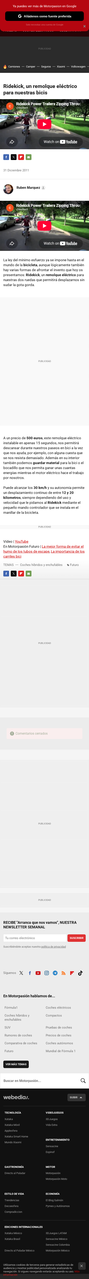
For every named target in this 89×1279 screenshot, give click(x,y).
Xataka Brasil (12, 1238)
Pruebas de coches (59, 1027)
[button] (30, 187)
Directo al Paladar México (19, 1250)
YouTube (21, 541)
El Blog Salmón (54, 1200)
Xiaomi (61, 66)
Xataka (9, 1119)
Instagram (46, 972)
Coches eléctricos (58, 1007)
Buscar (83, 1080)
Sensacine (52, 1146)
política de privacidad (53, 946)
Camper (30, 66)
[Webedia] (16, 1100)
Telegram (55, 972)
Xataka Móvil (12, 1124)
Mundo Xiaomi (13, 1142)
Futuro (74, 565)
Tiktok (80, 972)
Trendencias (12, 1200)
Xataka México (13, 1233)
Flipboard (21, 157)
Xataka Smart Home (16, 1136)
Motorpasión (53, 1173)
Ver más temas (16, 1064)
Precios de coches (58, 1035)
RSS (63, 972)
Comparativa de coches (21, 1043)
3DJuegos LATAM (56, 1233)
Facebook (6, 157)
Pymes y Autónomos (58, 1206)
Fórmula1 (11, 1007)
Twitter (14, 157)
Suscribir (76, 938)
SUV (8, 1027)
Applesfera (11, 1130)
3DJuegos (52, 1119)
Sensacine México (56, 1238)
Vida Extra (51, 1124)
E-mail (28, 157)
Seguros (46, 66)
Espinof (50, 1152)
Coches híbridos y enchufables (41, 565)
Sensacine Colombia (58, 1244)
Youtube (38, 972)
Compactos (54, 1015)
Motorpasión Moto (56, 1178)
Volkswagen (78, 66)
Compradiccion (13, 1211)
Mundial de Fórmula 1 (61, 1051)
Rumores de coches (18, 1035)
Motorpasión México (58, 1250)
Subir (73, 1097)
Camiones (14, 66)
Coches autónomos (59, 1043)
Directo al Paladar (15, 1173)
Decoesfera (11, 1206)
